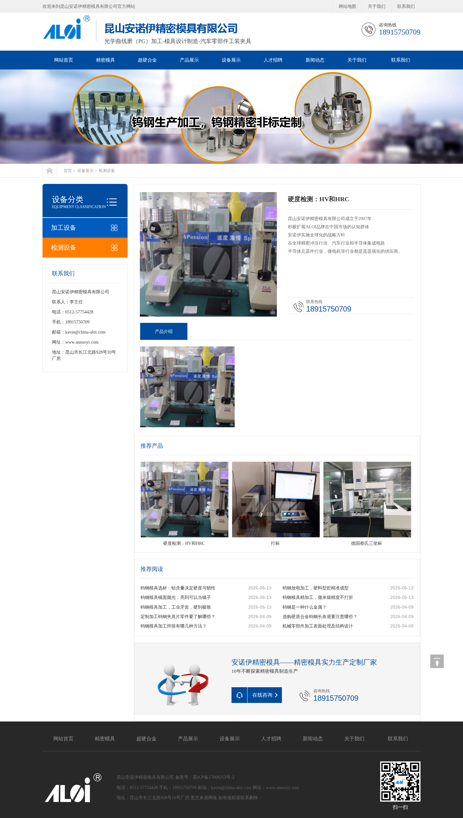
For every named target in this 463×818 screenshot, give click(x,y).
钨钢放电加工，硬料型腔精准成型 (316, 588)
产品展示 (189, 60)
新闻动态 (315, 60)
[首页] (50, 170)
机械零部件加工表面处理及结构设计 (318, 626)
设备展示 (231, 60)
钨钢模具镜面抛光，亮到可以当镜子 (175, 597)
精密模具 (105, 60)
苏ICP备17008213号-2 (213, 777)
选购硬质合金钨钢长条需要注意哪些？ (320, 616)
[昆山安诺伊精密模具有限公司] (231, 116)
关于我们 (377, 6)
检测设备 (107, 170)
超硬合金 (147, 60)
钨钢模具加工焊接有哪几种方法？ (173, 626)
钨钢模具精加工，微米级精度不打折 (318, 597)
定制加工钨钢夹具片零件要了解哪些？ (177, 616)
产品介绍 (164, 331)
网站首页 (63, 60)
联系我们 (406, 6)
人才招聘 (273, 60)
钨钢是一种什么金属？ (305, 607)
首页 (68, 170)
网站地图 (347, 6)
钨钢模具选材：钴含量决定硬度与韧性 (177, 588)
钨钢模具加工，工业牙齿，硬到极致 (175, 607)
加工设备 (63, 227)
